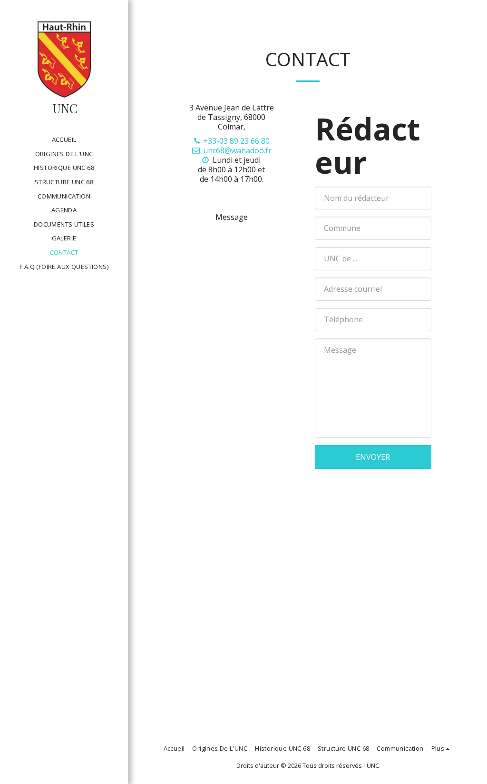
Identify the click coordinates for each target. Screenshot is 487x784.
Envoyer (373, 457)
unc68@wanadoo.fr (237, 150)
